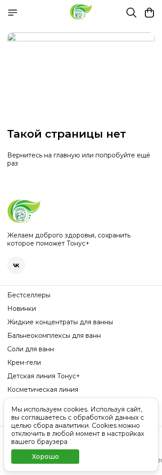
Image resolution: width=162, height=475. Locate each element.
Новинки (21, 309)
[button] (16, 265)
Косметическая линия (42, 389)
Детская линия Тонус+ (43, 376)
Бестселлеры (28, 295)
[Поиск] (131, 12)
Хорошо (45, 457)
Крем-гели (24, 362)
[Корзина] (149, 12)
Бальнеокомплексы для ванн (54, 336)
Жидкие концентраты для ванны (60, 322)
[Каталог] (12, 12)
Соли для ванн (30, 349)
